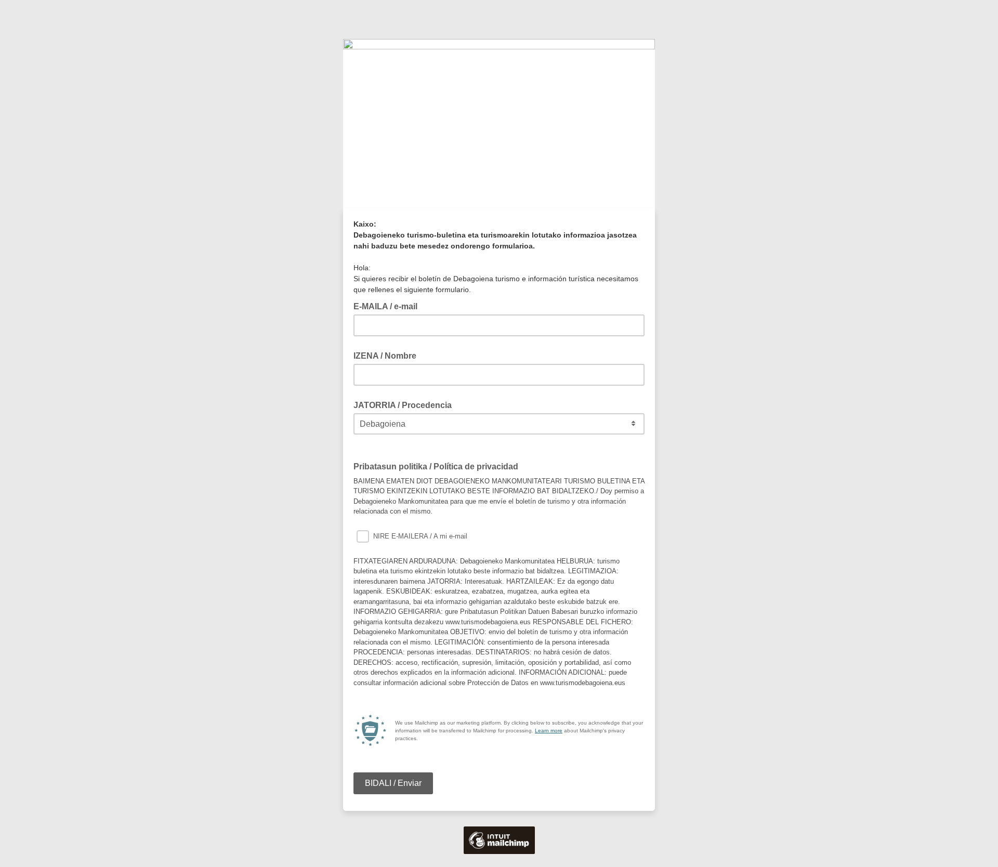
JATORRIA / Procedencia (402, 405)
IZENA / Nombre (384, 355)
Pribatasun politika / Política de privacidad (438, 465)
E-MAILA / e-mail (388, 305)
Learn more (548, 730)
